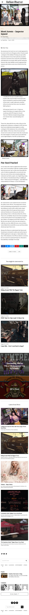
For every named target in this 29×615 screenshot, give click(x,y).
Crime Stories (12, 251)
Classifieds (11, 565)
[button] (26, 560)
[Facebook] (3, 246)
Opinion (25, 565)
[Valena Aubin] (18, 587)
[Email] (26, 246)
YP (2, 566)
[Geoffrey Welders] (11, 587)
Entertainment (18, 565)
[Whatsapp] (21, 246)
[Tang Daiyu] (4, 587)
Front (2, 565)
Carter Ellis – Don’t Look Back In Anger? (12, 346)
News (2, 28)
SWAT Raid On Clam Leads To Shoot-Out (12, 318)
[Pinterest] (17, 246)
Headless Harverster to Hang (15, 573)
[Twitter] (12, 246)
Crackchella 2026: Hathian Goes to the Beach (11, 513)
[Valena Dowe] (25, 587)
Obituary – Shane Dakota (6, 484)
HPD (19, 251)
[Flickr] (4, 554)
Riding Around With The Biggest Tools (12, 290)
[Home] (6, 554)
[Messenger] (8, 246)
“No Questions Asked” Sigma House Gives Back (12, 542)
